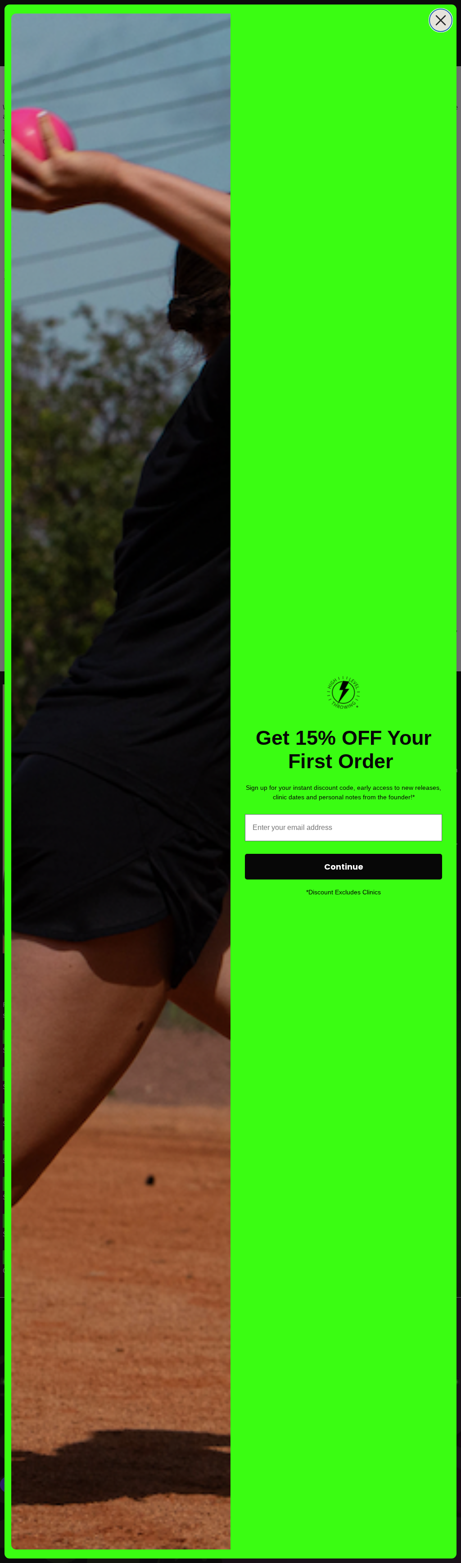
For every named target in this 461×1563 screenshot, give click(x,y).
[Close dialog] (440, 20)
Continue (343, 866)
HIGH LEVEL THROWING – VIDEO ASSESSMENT (110, 1524)
